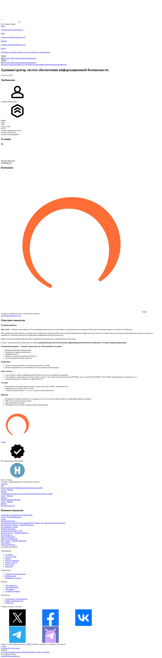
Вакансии (4, 64)
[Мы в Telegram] (17, 642)
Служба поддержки (12, 591)
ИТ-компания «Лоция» (9, 525)
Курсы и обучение (25, 64)
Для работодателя (12, 587)
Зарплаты (57, 64)
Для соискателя (11, 585)
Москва (10, 490)
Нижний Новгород (14, 517)
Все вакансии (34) (14, 316)
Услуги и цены (10, 557)
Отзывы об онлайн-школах (15, 574)
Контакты (9, 566)
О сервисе (9, 555)
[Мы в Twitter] (17, 625)
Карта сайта (9, 564)
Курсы (17, 656)
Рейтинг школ (10, 576)
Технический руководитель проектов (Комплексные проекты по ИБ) (27, 494)
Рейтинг (51, 64)
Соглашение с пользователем (16, 599)
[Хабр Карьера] (9, 22)
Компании (44, 64)
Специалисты (13, 64)
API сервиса (9, 589)
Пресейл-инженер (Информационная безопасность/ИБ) (22, 488)
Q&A (7, 656)
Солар (144, 312)
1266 (15, 644)
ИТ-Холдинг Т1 (7, 533)
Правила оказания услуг (14, 601)
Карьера (12, 656)
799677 (29, 644)
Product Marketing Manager (10, 500)
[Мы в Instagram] (116, 625)
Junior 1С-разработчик (9, 539)
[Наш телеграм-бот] (50, 642)
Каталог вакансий (12, 560)
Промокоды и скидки (13, 578)
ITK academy (5, 541)
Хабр (3, 656)
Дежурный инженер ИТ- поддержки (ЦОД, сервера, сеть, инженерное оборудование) (33, 523)
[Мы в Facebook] (50, 625)
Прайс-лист (9, 603)
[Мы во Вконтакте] (83, 625)
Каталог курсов (11, 562)
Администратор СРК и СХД (11, 531)
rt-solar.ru (4, 316)
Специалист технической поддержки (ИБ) (17, 515)
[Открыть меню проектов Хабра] (2, 19)
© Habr (3, 646)
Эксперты (36, 64)
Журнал (64, 64)
